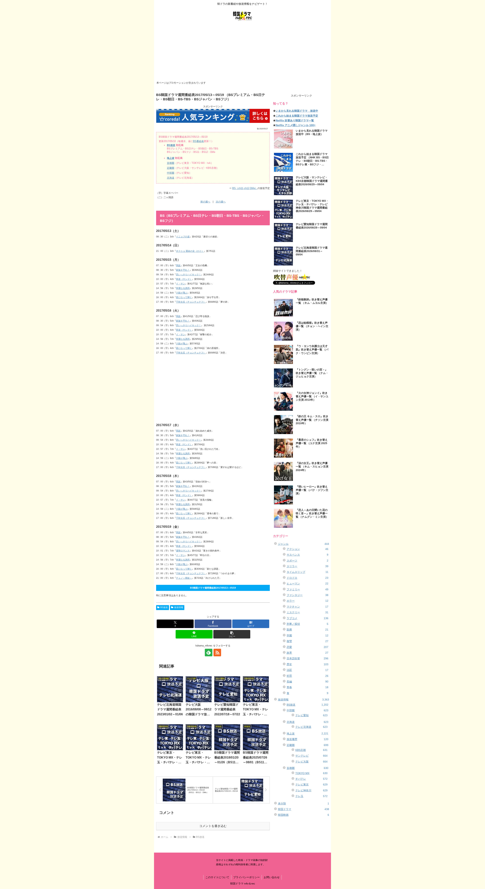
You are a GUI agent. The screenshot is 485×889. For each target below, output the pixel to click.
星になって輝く (184, 297)
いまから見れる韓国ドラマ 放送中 (297, 110)
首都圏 (170, 163)
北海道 (170, 177)
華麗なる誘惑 (183, 288)
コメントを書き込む (213, 826)
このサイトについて (217, 877)
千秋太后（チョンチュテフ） (191, 302)
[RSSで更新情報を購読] (217, 652)
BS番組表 (198, 141)
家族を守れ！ (183, 270)
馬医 (178, 265)
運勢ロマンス (183, 550)
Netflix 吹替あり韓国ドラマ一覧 (295, 120)
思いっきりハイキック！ (188, 274)
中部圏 (170, 172)
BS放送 (171, 145)
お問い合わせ (272, 877)
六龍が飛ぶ (181, 292)
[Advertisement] (242, 51)
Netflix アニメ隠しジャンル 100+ (295, 125)
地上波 (170, 158)
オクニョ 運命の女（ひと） (190, 251)
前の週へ (205, 201)
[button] (231, 634)
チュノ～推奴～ (184, 578)
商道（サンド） (184, 279)
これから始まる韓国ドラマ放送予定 (297, 115)
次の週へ (221, 201)
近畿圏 (170, 167)
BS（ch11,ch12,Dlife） (244, 188)
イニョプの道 (183, 236)
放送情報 (178, 607)
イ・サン (180, 283)
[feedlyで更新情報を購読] (208, 652)
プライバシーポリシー (246, 877)
